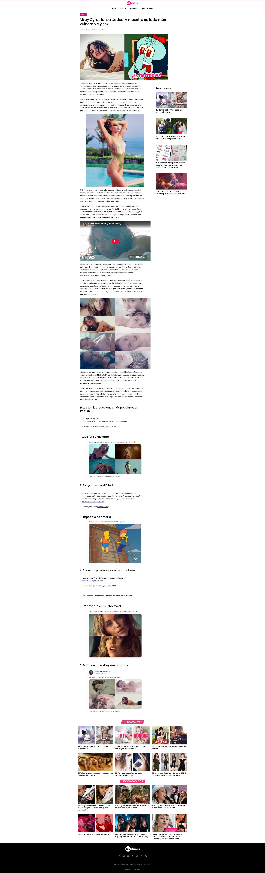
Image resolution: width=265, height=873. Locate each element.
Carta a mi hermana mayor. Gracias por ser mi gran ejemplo (170, 192)
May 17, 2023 (110, 586)
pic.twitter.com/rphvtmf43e (116, 421)
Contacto (128, 869)
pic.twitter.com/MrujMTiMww (93, 502)
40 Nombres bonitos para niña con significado (170, 111)
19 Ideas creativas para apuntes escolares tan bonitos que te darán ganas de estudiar (170, 164)
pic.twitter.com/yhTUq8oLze (92, 581)
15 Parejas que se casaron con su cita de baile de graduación (170, 137)
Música (83, 15)
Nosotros (137, 869)
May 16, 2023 (111, 426)
